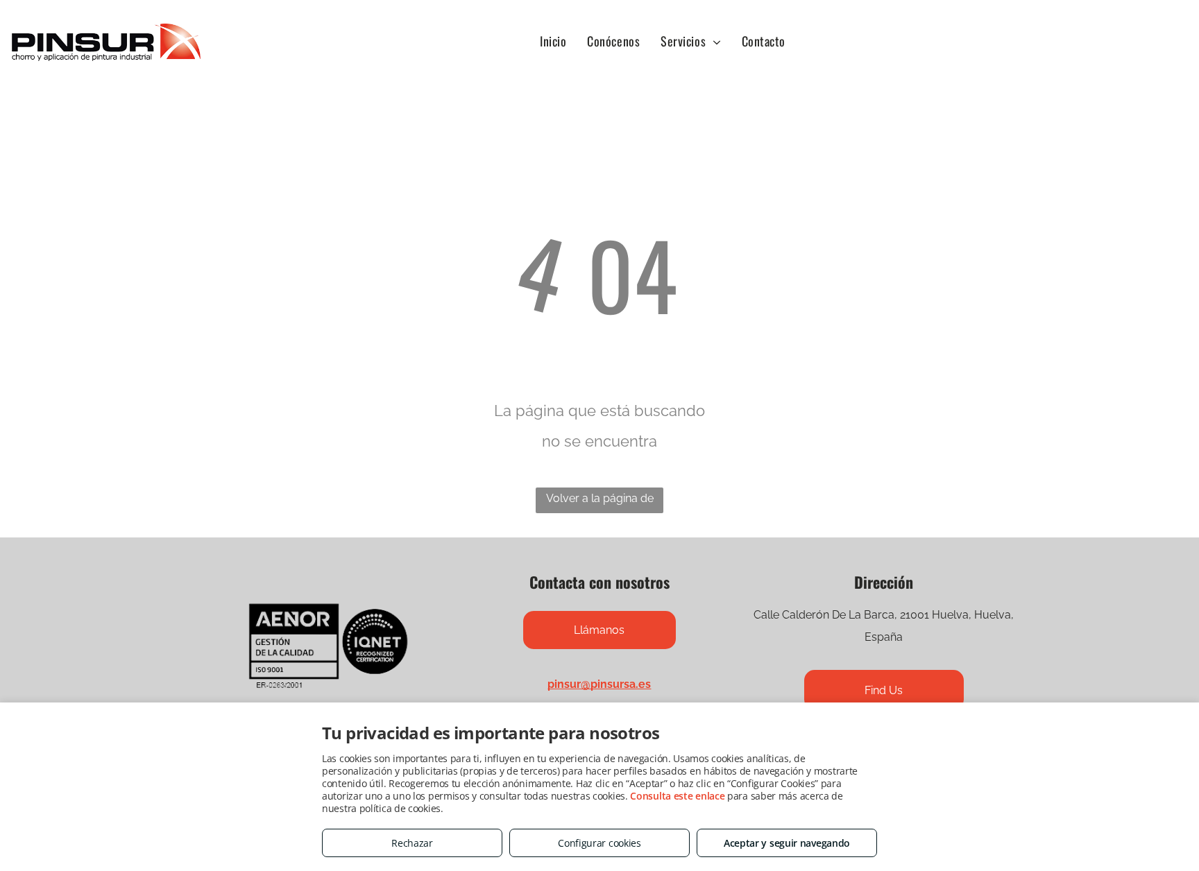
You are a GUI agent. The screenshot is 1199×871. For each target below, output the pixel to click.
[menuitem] (553, 40)
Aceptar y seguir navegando (787, 843)
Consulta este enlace (677, 795)
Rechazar (412, 843)
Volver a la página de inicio (600, 502)
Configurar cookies (599, 843)
